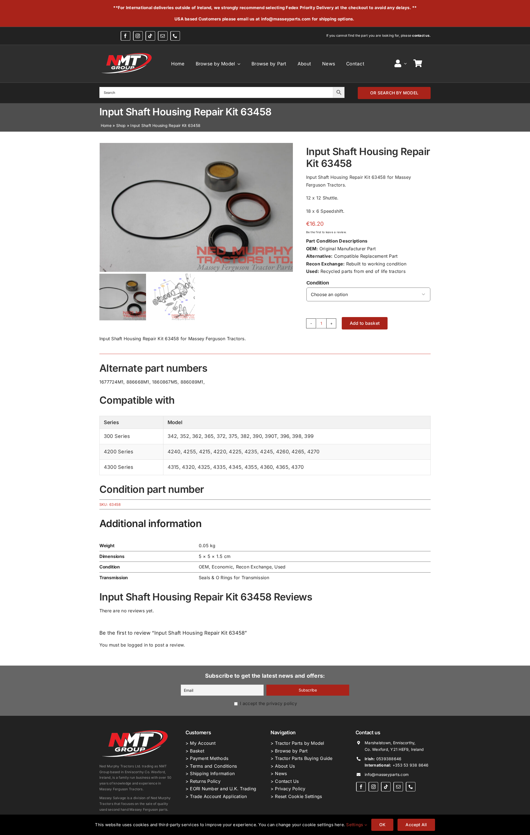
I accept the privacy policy (268, 703)
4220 (219, 451)
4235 (251, 451)
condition (317, 283)
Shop (121, 125)
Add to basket (365, 323)
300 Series (117, 436)
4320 (188, 467)
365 (209, 436)
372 (221, 436)
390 (257, 436)
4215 (205, 451)
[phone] (175, 36)
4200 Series (119, 451)
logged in (138, 645)
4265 (298, 451)
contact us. (421, 35)
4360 (266, 467)
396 (284, 436)
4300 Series (119, 467)
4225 (235, 451)
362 (197, 436)
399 (309, 436)
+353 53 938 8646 (411, 765)
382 (245, 436)
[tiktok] (150, 36)
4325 (204, 467)
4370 (297, 467)
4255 (189, 451)
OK (382, 824)
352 (184, 436)
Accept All (416, 824)
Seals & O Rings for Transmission (234, 577)
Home (106, 125)
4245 (266, 451)
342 (172, 436)
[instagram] (138, 36)
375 (233, 436)
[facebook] (125, 36)
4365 (282, 467)
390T (271, 436)
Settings (355, 824)
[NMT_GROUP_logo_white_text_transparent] (127, 52)
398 (296, 436)
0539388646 (388, 758)
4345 (235, 467)
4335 (219, 467)
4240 (174, 451)
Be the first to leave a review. (326, 232)
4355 (251, 467)
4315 (173, 467)
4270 (313, 451)
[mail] (163, 36)
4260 (282, 451)
